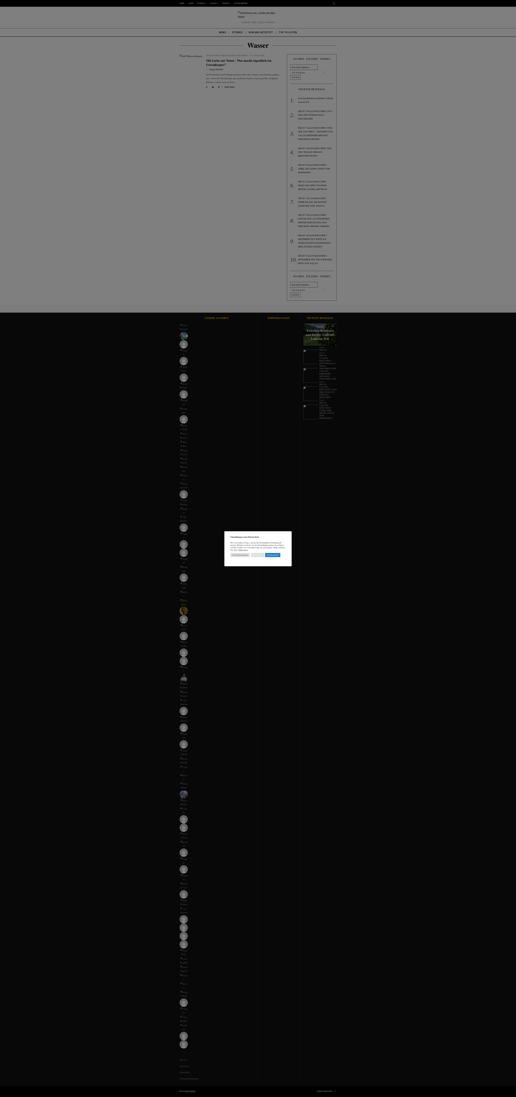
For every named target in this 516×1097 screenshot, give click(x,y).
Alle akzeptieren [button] (273, 555)
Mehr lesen (243, 550)
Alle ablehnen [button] (258, 555)
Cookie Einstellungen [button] (240, 555)
